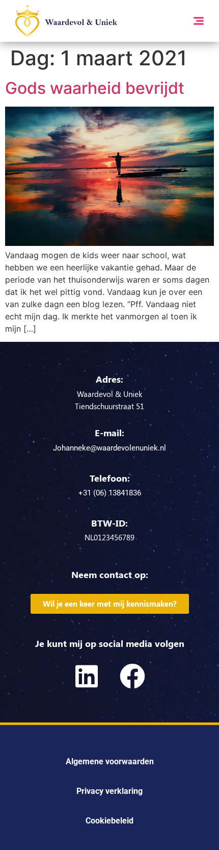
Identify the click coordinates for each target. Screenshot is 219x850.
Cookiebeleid (109, 821)
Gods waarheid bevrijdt (94, 88)
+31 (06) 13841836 (109, 492)
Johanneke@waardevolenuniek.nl (109, 448)
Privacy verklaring (109, 791)
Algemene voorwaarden (110, 761)
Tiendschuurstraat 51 (109, 406)
